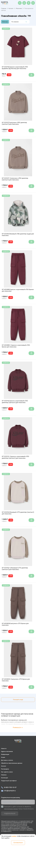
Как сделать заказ (7, 772)
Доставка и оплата (7, 760)
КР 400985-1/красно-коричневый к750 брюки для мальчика (16, 346)
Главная (3, 8)
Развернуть (17, 727)
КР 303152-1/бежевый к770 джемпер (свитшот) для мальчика (15, 568)
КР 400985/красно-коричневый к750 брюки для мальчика (18, 290)
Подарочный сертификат (9, 780)
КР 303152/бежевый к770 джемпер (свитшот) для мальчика (18, 513)
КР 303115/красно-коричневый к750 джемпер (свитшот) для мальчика (15, 401)
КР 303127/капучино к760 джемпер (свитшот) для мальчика (14, 123)
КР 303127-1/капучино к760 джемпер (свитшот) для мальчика (15, 179)
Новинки (3, 775)
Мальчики (19, 8)
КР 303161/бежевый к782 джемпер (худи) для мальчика (18, 234)
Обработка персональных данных (11, 763)
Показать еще (18, 700)
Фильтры (5, 22)
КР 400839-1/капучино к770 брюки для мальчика (16, 680)
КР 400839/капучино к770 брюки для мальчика (15, 624)
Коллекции (4, 778)
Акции (3, 757)
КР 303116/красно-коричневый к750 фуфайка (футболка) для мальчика (15, 67)
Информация (5, 754)
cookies (14, 836)
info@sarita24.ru (10, 791)
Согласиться (18, 843)
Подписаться (9, 813)
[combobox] (11, 22)
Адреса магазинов (7, 751)
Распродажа (5, 769)
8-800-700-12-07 (10, 787)
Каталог (10, 8)
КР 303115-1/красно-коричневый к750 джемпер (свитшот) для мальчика (15, 457)
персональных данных (11, 809)
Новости (3, 748)
